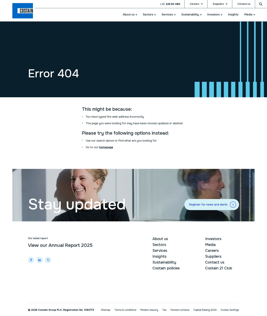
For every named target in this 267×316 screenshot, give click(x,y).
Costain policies (166, 268)
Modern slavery (149, 310)
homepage (106, 147)
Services (167, 14)
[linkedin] (39, 260)
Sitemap (105, 310)
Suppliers (218, 4)
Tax (164, 310)
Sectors (148, 14)
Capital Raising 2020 (205, 310)
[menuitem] (128, 14)
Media (248, 14)
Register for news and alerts (208, 204)
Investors (213, 14)
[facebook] (31, 260)
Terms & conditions (125, 310)
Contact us (243, 4)
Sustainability (190, 14)
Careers (194, 4)
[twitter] (48, 260)
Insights (233, 14)
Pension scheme (179, 310)
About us (128, 14)
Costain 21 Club (218, 268)
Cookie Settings (230, 309)
